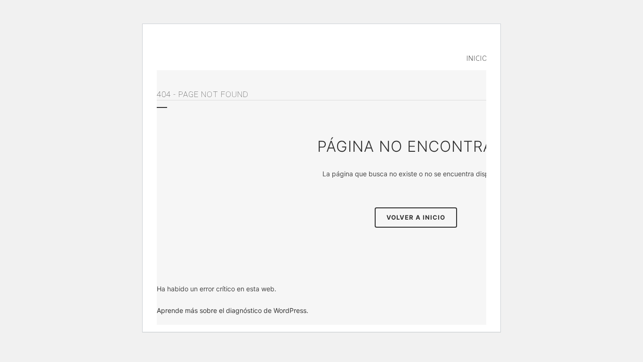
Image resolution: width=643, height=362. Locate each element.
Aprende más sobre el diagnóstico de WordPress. (232, 310)
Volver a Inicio (415, 217)
